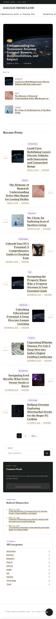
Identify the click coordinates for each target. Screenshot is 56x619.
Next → (34, 436)
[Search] (47, 453)
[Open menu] (49, 612)
